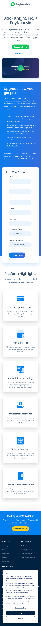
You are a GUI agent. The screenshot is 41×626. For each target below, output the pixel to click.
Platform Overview (26, 546)
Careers (4, 550)
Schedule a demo (19, 529)
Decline (20, 618)
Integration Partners (27, 553)
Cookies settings (20, 608)
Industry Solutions (26, 550)
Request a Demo (20, 47)
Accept (20, 613)
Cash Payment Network (28, 557)
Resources (5, 561)
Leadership (5, 557)
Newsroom (5, 553)
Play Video (19, 53)
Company (5, 546)
